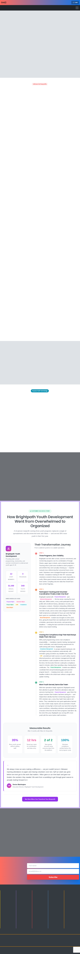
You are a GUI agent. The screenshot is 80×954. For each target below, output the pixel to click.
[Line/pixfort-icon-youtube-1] (75, 941)
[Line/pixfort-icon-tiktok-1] (63, 943)
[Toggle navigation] (77, 7)
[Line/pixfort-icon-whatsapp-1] (67, 943)
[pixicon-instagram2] (63, 941)
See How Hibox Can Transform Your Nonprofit (40, 799)
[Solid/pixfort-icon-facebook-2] (67, 941)
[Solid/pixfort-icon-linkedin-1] (71, 941)
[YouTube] (3, 2)
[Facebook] (2, 2)
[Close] (58, 951)
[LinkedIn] (5, 2)
